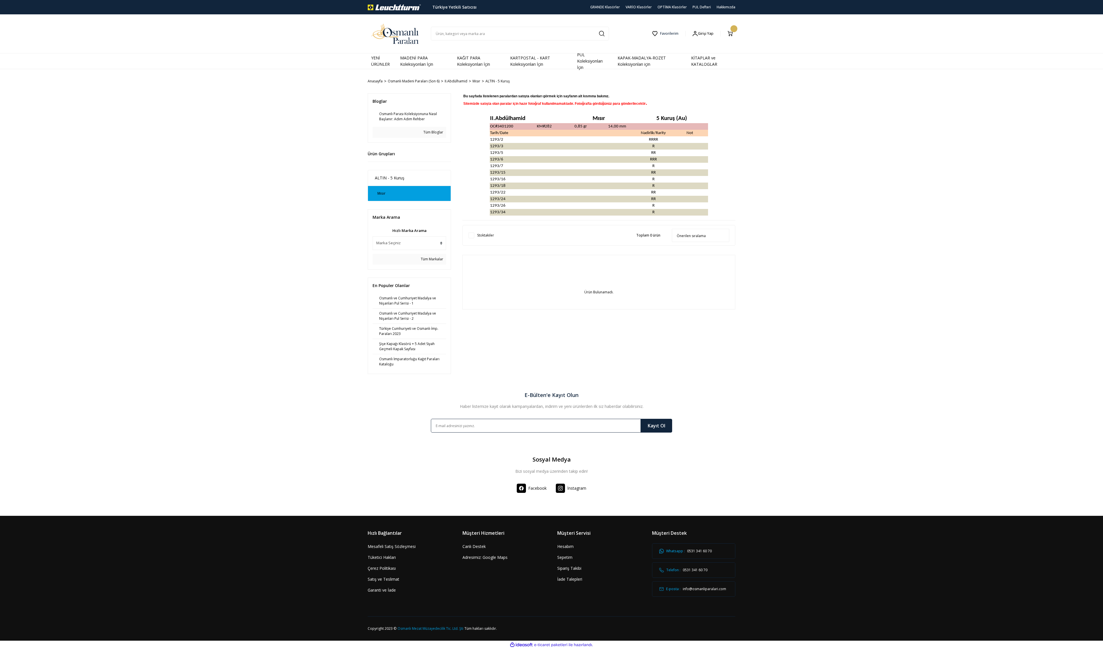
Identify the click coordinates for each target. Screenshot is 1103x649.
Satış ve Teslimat (383, 579)
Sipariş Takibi (569, 568)
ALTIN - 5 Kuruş (497, 81)
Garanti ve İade (382, 590)
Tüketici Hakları (382, 557)
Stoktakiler (485, 235)
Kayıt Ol (656, 426)
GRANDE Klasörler (605, 7)
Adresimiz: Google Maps (485, 557)
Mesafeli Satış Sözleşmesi (392, 546)
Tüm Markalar (431, 259)
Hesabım (565, 546)
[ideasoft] (521, 645)
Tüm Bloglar (433, 132)
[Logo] (394, 6)
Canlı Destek (474, 546)
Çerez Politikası (382, 568)
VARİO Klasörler (639, 7)
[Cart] (731, 33)
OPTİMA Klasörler (672, 7)
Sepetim (564, 557)
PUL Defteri (702, 7)
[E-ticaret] (551, 645)
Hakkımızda (726, 7)
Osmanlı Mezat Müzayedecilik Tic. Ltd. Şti (430, 628)
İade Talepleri (569, 579)
